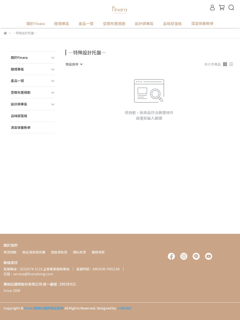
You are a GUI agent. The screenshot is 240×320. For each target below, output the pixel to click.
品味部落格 (172, 23)
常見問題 (10, 252)
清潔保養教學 (202, 23)
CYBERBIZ (124, 308)
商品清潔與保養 (33, 252)
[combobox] (73, 64)
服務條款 (98, 252)
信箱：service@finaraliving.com (28, 274)
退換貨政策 (59, 252)
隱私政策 (79, 252)
